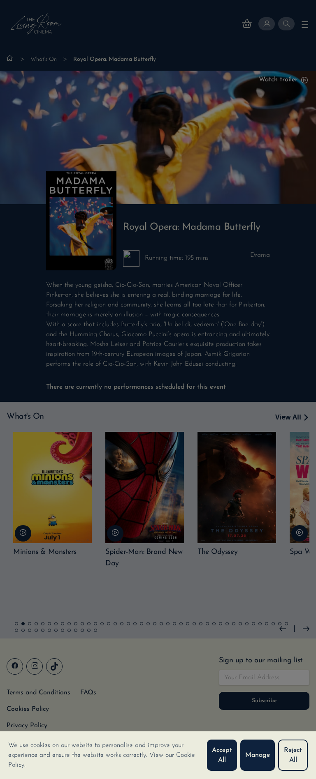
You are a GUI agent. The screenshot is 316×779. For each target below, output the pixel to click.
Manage (257, 755)
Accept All (222, 755)
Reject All (293, 755)
